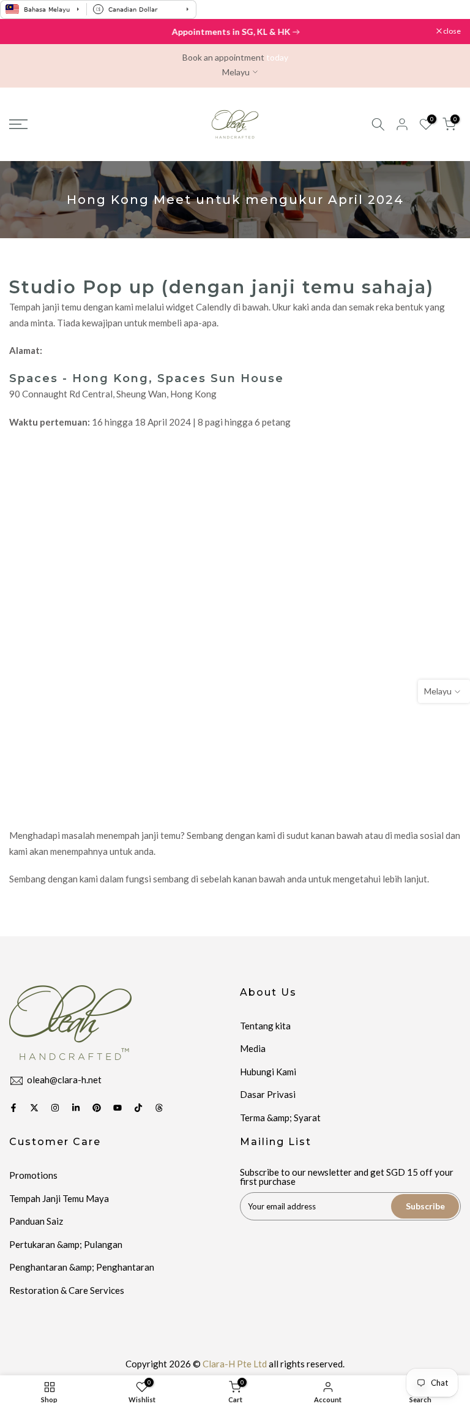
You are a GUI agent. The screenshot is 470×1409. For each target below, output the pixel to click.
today (277, 57)
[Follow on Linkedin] (76, 1107)
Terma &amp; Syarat (280, 1117)
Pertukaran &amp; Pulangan (65, 1244)
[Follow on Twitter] (34, 1107)
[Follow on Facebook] (13, 1107)
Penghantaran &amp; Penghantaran (81, 1266)
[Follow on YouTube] (117, 1107)
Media (253, 1048)
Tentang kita (265, 1025)
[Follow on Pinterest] (96, 1107)
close (24, 31)
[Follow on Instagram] (55, 1107)
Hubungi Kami (268, 1071)
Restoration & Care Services (66, 1290)
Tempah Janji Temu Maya (59, 1198)
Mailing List (275, 1142)
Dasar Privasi (268, 1094)
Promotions (33, 1175)
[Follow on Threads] (159, 1107)
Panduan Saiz (36, 1221)
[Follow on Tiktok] (138, 1107)
